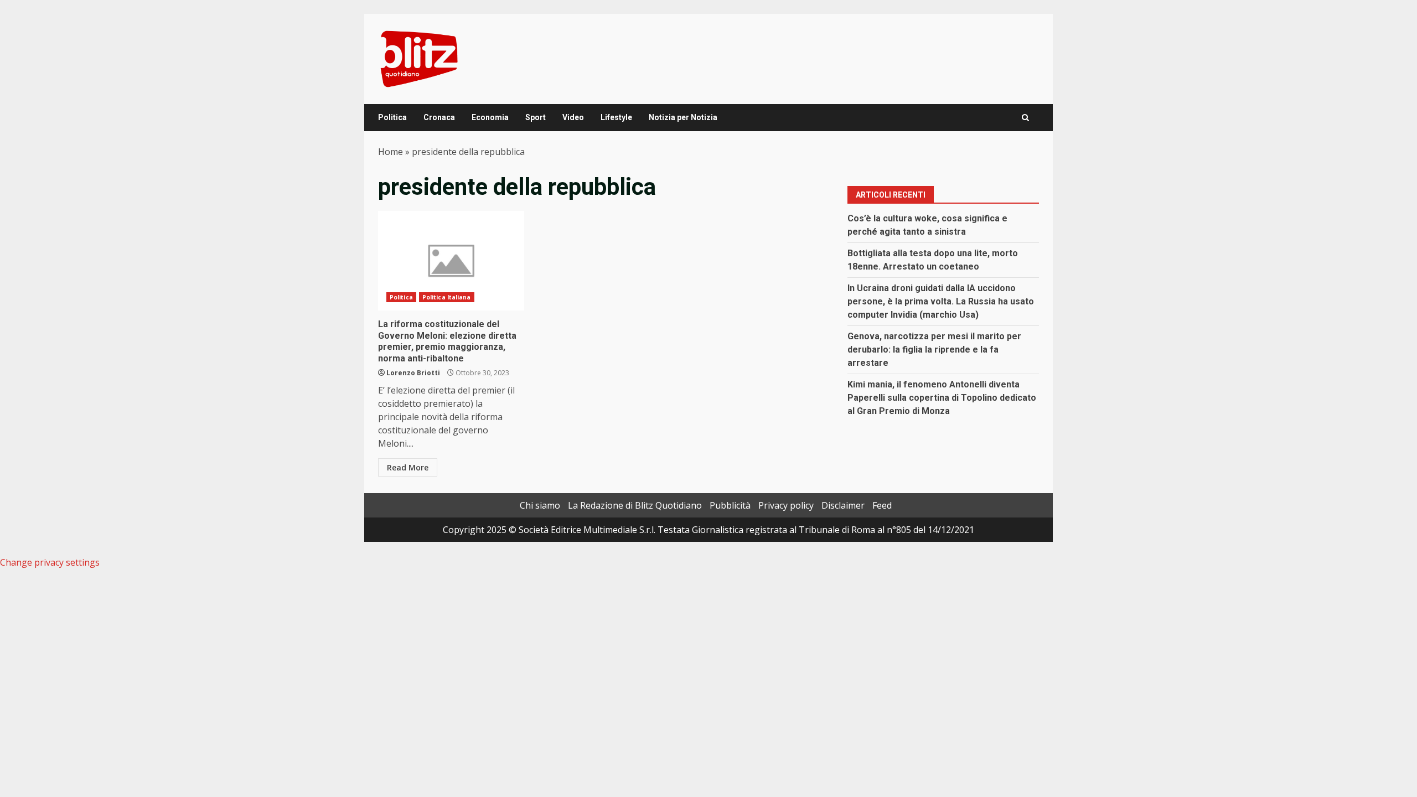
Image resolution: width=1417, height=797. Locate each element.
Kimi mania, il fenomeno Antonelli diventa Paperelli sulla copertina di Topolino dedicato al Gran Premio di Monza (941, 397)
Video (573, 117)
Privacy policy (786, 505)
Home (390, 152)
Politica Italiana (446, 297)
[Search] (1025, 117)
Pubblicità (730, 505)
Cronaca (439, 117)
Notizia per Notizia (683, 117)
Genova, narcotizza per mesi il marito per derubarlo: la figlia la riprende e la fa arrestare (934, 349)
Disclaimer (843, 505)
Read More (407, 467)
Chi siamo (540, 505)
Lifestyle (616, 117)
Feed (882, 505)
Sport (535, 117)
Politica (392, 117)
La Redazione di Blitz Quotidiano (635, 505)
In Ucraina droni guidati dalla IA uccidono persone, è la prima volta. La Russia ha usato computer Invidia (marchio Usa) (940, 301)
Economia (490, 117)
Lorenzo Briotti (413, 372)
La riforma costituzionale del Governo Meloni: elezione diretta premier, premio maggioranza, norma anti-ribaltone (451, 260)
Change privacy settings (50, 562)
